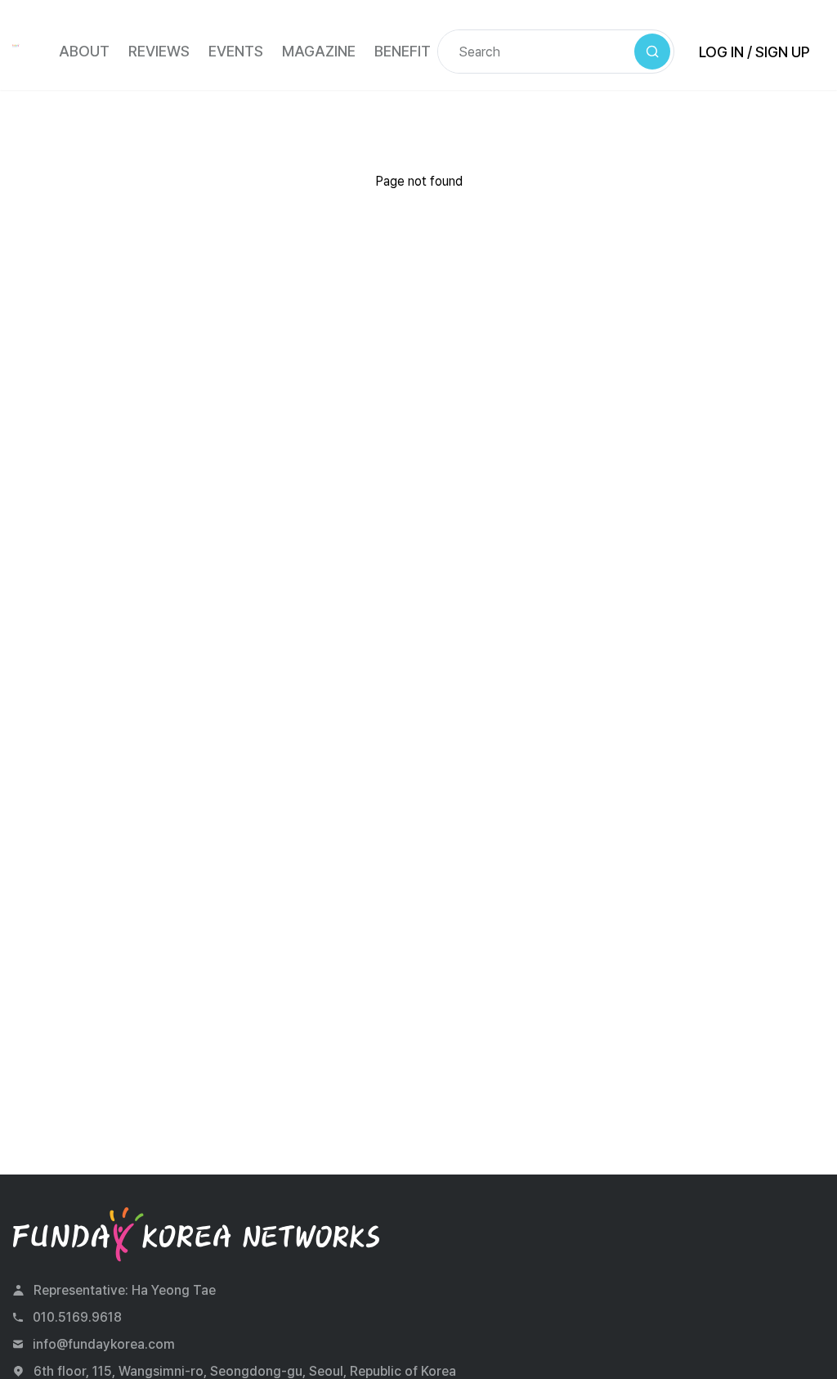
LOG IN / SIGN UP (754, 52)
